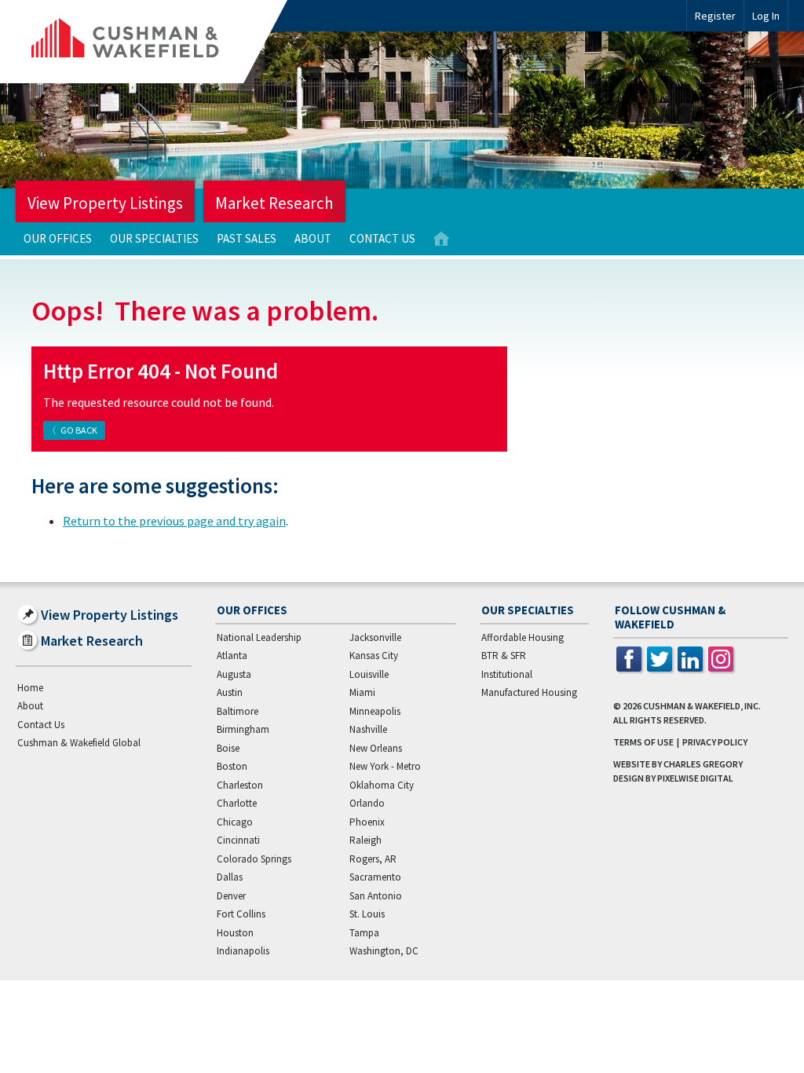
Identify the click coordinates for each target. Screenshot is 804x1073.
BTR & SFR (503, 655)
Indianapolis (243, 951)
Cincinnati (238, 840)
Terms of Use (643, 742)
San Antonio (375, 896)
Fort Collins (241, 914)
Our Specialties (154, 238)
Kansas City (373, 655)
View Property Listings (105, 203)
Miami (362, 692)
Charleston (240, 785)
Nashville (368, 729)
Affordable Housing (522, 637)
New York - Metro (385, 766)
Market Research (274, 203)
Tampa (364, 932)
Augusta (234, 674)
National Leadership (259, 637)
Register (715, 16)
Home (441, 239)
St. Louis (367, 914)
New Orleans (375, 748)
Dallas (230, 877)
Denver (231, 896)
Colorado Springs (254, 859)
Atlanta (232, 655)
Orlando (367, 803)
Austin (230, 692)
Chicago (235, 822)
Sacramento (375, 877)
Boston (232, 766)
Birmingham (243, 729)
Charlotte (237, 803)
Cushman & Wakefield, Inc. (702, 706)
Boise (228, 748)
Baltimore (237, 711)
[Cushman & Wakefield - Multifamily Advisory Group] (151, 41)
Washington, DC (383, 951)
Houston (235, 932)
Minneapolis (374, 711)
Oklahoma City (381, 785)
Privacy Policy (714, 742)
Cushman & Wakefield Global (79, 742)
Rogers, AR (373, 859)
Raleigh (365, 840)
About (312, 238)
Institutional (506, 674)
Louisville (369, 674)
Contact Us (382, 238)
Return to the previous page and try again (174, 521)
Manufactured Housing (529, 692)
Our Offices (58, 238)
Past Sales (246, 238)
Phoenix (367, 822)
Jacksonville (375, 637)
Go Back (78, 430)
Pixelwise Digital (695, 778)
